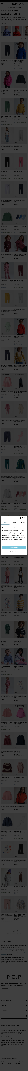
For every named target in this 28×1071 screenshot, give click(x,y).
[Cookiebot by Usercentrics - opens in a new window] (20, 518)
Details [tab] (14, 522)
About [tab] (23, 522)
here (17, 537)
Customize (13, 551)
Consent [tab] (5, 522)
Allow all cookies (14, 547)
